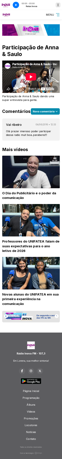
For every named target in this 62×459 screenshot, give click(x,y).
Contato (31, 438)
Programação (31, 397)
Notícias (31, 432)
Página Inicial (31, 391)
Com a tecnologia (27, 453)
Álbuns (31, 404)
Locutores (31, 425)
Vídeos (31, 411)
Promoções (31, 418)
